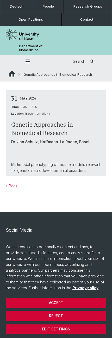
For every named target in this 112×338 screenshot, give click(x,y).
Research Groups (87, 6)
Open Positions (30, 19)
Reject (56, 315)
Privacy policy (85, 287)
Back (12, 186)
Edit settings (56, 329)
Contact (86, 19)
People (48, 6)
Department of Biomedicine (30, 48)
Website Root (12, 74)
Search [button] (79, 61)
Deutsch (16, 6)
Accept (56, 302)
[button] (28, 61)
